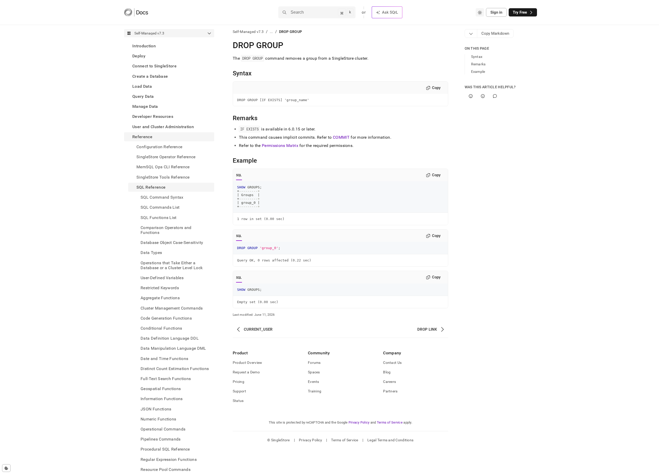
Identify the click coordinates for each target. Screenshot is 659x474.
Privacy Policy (359, 422)
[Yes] (471, 96)
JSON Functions (156, 409)
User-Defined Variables (162, 277)
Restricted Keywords (160, 287)
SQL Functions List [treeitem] (159, 217)
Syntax (477, 57)
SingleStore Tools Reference (163, 177)
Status (238, 401)
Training (314, 391)
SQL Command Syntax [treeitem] (162, 197)
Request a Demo (246, 372)
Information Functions (162, 398)
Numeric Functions (158, 419)
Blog (387, 372)
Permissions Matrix (280, 145)
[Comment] (495, 96)
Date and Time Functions (164, 358)
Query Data (143, 96)
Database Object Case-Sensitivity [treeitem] (172, 242)
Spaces (314, 372)
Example (478, 71)
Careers (389, 382)
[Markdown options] (471, 33)
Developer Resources (152, 116)
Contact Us (392, 363)
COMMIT (341, 137)
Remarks (478, 64)
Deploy (138, 56)
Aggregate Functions (160, 297)
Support (239, 391)
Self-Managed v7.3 (248, 32)
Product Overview (247, 363)
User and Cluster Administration (163, 126)
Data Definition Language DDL (170, 338)
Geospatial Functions (161, 388)
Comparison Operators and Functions (166, 230)
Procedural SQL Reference (165, 449)
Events (313, 382)
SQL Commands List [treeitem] (160, 207)
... (271, 32)
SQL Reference (151, 187)
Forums (314, 363)
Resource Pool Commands (165, 469)
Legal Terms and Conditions (390, 440)
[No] (483, 96)
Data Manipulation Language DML (173, 348)
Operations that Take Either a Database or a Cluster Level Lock (172, 265)
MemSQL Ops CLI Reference (163, 166)
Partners (390, 391)
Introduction (144, 45)
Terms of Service (390, 422)
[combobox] (480, 12)
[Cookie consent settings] (6, 468)
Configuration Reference (159, 146)
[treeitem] (169, 45)
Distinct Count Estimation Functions (175, 368)
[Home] (136, 12)
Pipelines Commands (161, 439)
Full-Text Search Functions (166, 378)
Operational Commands (163, 429)
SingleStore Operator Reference (166, 156)
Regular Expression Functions (169, 459)
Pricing (238, 382)
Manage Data (145, 106)
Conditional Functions (161, 328)
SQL (239, 175)
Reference (142, 136)
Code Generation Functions (166, 318)
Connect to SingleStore (154, 66)
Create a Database (150, 76)
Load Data (142, 86)
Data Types (151, 252)
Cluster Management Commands (172, 307)
